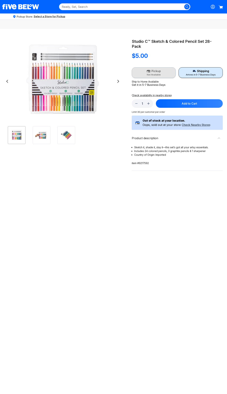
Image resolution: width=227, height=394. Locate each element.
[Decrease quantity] (136, 103)
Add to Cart (189, 103)
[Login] (212, 6)
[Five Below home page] (20, 6)
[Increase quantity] (148, 103)
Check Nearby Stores (196, 125)
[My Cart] (220, 7)
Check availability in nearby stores (152, 95)
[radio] (154, 72)
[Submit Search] (187, 6)
